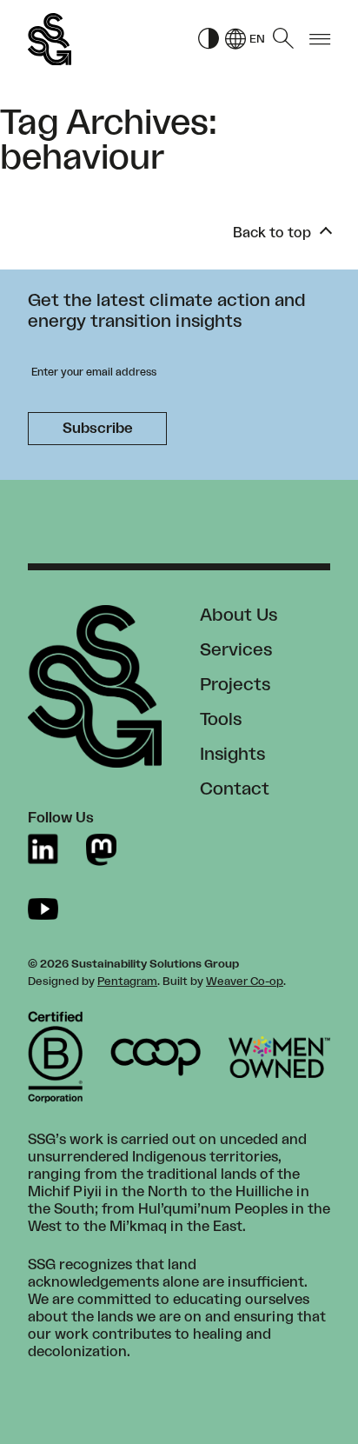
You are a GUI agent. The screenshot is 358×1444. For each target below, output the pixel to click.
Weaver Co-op (244, 981)
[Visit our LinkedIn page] (43, 850)
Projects (235, 685)
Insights (232, 754)
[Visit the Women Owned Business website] (279, 1057)
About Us (238, 615)
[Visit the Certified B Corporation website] (55, 1057)
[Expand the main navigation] (319, 39)
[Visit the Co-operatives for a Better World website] (155, 1057)
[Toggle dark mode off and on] (208, 39)
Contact (234, 789)
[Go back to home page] (49, 39)
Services (236, 650)
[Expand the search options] (283, 39)
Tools (221, 720)
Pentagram (127, 981)
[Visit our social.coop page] (101, 850)
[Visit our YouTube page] (43, 909)
